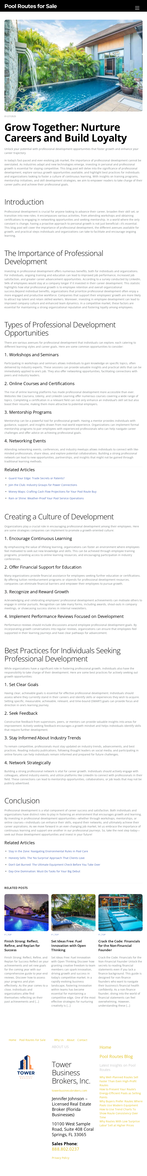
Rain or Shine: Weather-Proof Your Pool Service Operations (46, 498)
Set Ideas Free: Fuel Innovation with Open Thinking (68, 945)
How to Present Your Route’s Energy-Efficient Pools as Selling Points (120, 1093)
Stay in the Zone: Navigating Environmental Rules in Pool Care (48, 851)
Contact (82, 1040)
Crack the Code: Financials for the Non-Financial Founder (119, 945)
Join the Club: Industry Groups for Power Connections (43, 485)
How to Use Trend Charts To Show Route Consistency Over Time (119, 1113)
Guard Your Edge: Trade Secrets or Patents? (37, 478)
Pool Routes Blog (116, 1056)
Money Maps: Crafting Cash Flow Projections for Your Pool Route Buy (52, 491)
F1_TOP (8, 934)
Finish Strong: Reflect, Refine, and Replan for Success (22, 945)
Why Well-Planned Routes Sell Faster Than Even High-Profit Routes (119, 1081)
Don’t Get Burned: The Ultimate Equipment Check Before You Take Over (54, 864)
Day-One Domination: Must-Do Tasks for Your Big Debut (44, 871)
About (71, 1040)
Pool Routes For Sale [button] (32, 1040)
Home (12, 1040)
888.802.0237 (65, 1149)
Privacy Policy (60, 1158)
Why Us (59, 1040)
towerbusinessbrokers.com (69, 1090)
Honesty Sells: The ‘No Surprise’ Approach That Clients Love (47, 858)
